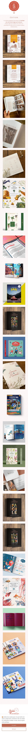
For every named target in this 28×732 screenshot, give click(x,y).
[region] (14, 723)
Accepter (14, 725)
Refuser (14, 729)
